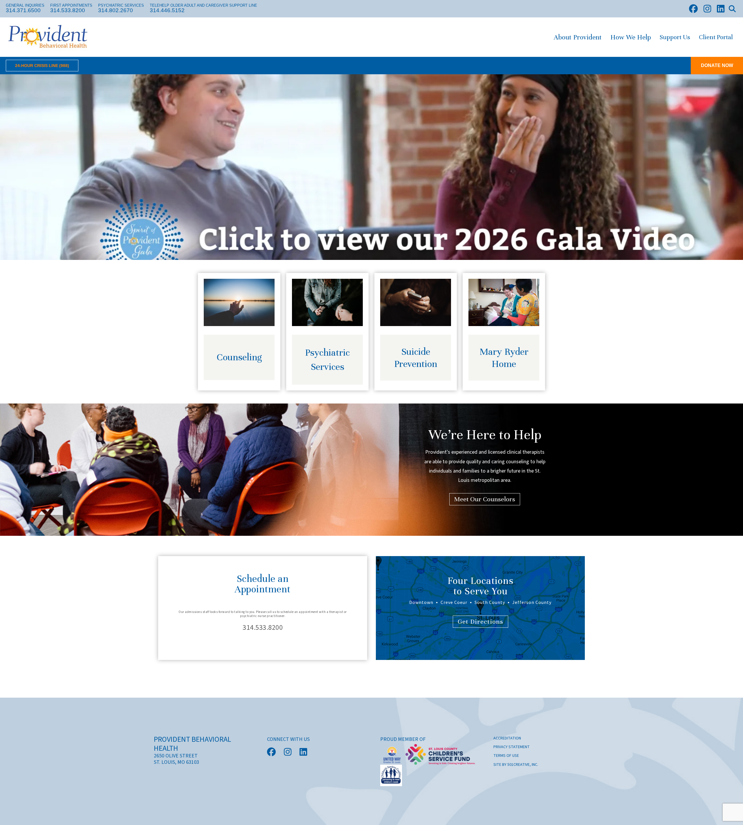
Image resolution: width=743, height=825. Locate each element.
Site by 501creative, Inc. (515, 765)
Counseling (239, 357)
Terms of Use (506, 756)
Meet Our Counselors (484, 499)
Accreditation (507, 738)
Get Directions (480, 621)
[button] (732, 8)
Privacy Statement (511, 747)
